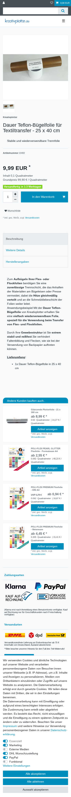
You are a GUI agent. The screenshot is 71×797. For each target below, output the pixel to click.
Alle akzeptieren (36, 773)
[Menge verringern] (15, 199)
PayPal (13, 757)
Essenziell (15, 741)
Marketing (15, 745)
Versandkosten (31, 218)
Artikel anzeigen (47, 429)
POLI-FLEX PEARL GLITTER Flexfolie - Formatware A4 (45, 449)
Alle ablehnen (35, 781)
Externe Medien (19, 749)
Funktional (15, 761)
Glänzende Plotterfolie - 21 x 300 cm (45, 410)
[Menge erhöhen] (15, 194)
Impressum (10, 726)
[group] (17, 459)
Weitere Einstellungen (16, 765)
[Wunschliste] (51, 3)
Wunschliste (14, 210)
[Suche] (63, 10)
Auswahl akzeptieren (36, 789)
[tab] (35, 239)
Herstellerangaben (17, 261)
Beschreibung (14, 238)
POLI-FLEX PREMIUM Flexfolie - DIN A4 (47, 488)
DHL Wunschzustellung (23, 753)
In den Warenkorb (43, 196)
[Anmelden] (4, 3)
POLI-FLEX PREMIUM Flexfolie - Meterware (47, 528)
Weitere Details (15, 250)
